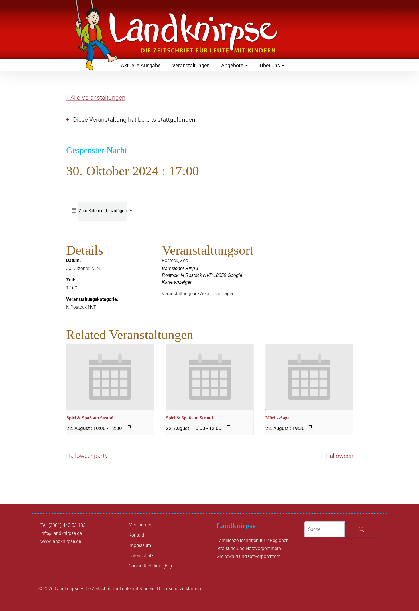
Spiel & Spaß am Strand (89, 417)
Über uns (270, 65)
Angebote (232, 65)
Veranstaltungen (191, 65)
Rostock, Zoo (175, 260)
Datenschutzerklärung (179, 588)
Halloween (339, 455)
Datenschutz (141, 555)
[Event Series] (129, 427)
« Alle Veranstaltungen (95, 97)
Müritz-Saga (277, 417)
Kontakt (136, 535)
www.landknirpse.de (60, 541)
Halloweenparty (87, 455)
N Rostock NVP (81, 307)
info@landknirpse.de (61, 533)
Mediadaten (140, 524)
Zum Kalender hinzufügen (103, 210)
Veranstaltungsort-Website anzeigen (198, 293)
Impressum (140, 545)
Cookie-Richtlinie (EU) (150, 566)
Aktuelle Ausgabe (141, 65)
